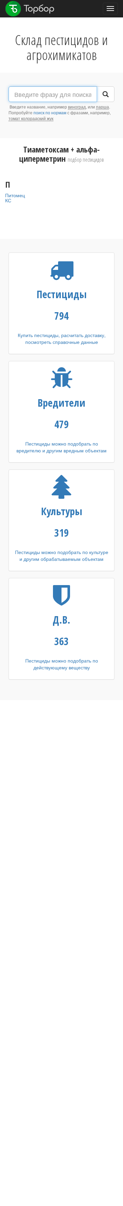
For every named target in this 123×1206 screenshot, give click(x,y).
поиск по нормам (49, 112)
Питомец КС (15, 198)
